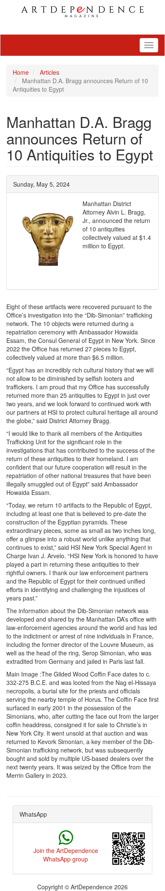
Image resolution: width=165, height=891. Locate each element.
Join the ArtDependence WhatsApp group (65, 854)
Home (21, 72)
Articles (49, 72)
